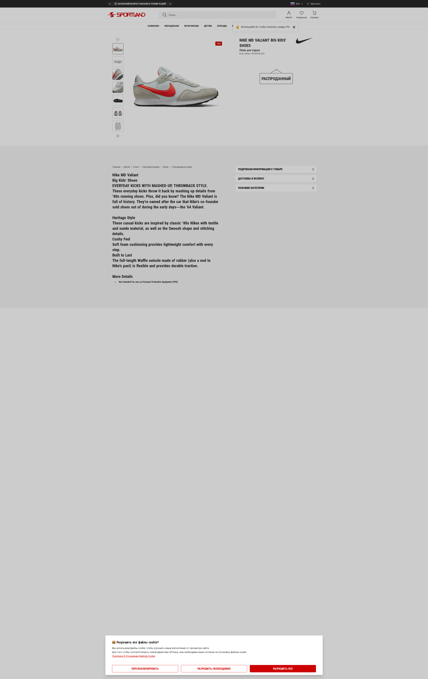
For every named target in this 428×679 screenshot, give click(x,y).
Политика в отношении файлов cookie (133, 656)
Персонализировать (145, 668)
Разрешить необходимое (214, 668)
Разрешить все (283, 668)
